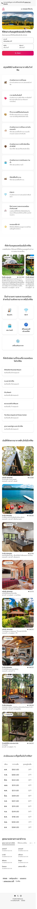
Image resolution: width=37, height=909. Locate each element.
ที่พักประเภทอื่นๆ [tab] (22, 843)
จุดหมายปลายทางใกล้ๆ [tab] (8, 843)
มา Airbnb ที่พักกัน (27, 9)
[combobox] (17, 41)
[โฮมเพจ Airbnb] (3, 9)
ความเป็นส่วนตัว (15, 900)
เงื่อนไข (23, 900)
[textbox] (9, 48)
